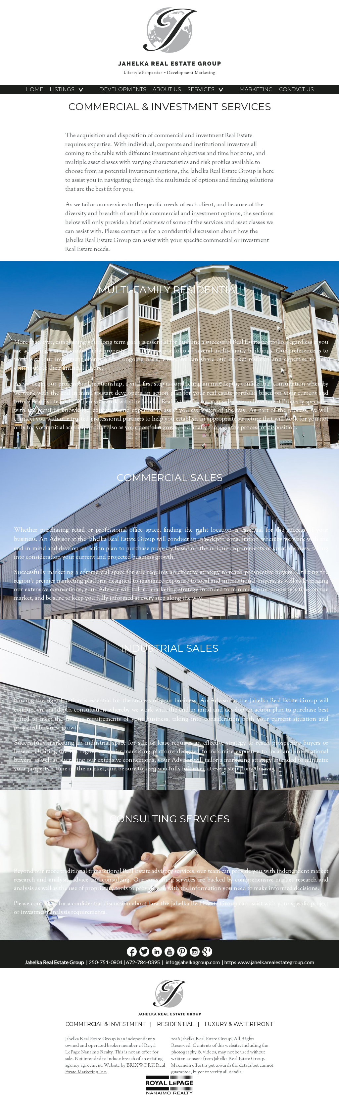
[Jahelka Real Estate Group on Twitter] (143, 954)
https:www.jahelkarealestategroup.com (269, 962)
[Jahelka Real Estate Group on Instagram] (194, 954)
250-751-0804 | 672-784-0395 (124, 962)
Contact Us (296, 89)
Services (201, 89)
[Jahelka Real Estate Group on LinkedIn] (156, 954)
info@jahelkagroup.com (193, 962)
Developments (122, 89)
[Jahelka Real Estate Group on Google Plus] (206, 954)
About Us (167, 89)
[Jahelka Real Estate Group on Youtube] (169, 954)
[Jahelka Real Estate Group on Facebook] (132, 954)
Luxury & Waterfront (239, 1024)
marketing (256, 89)
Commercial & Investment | (111, 1024)
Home (34, 89)
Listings (62, 89)
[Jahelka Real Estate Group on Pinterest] (181, 954)
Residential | (180, 1024)
